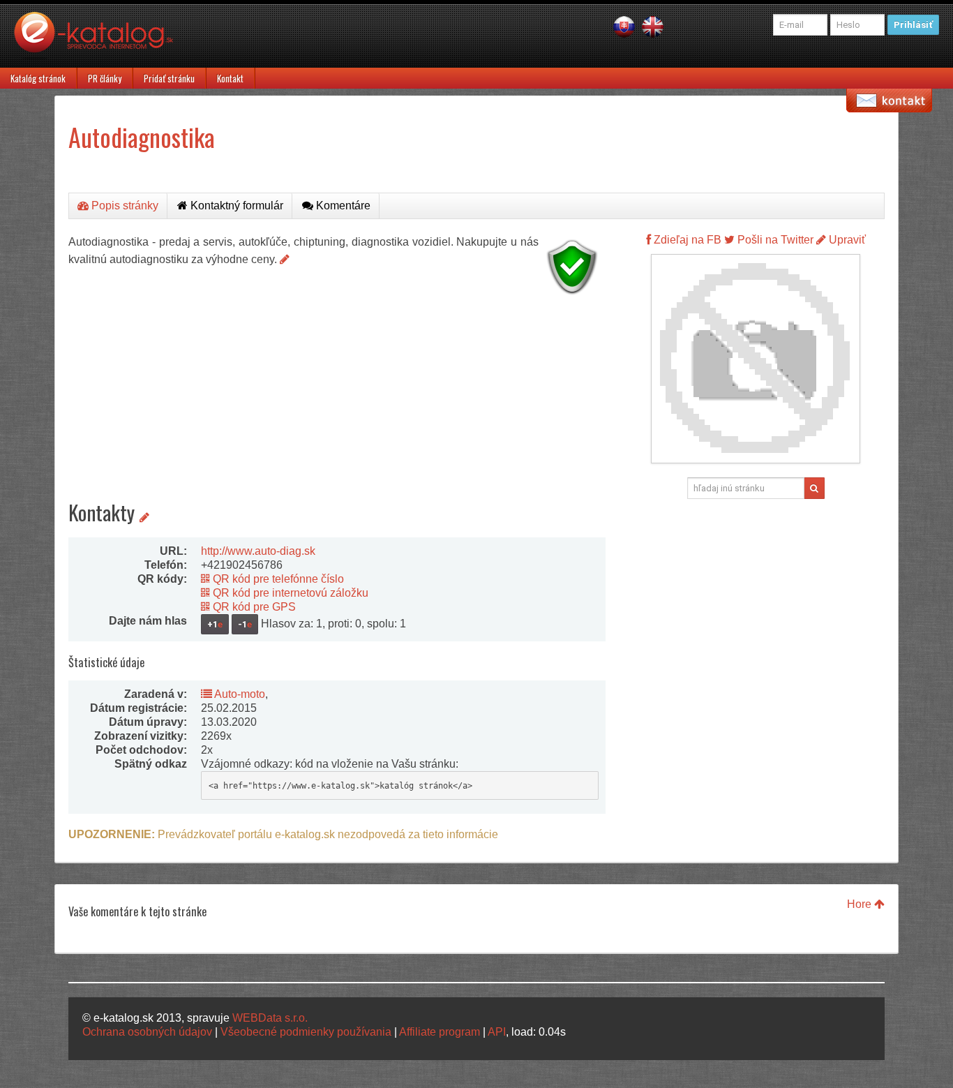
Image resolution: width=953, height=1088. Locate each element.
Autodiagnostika (141, 136)
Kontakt (230, 78)
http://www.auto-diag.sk (258, 551)
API (497, 1032)
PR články (104, 78)
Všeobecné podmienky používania (305, 1032)
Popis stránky (123, 205)
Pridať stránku (169, 78)
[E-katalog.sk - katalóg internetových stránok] (100, 40)
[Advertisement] (337, 397)
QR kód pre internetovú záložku (289, 593)
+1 (215, 624)
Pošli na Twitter (774, 240)
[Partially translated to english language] (653, 26)
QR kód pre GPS (253, 607)
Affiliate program (439, 1032)
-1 (245, 624)
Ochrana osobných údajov (147, 1032)
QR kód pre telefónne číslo (277, 579)
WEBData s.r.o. (270, 1018)
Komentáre (341, 205)
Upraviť (846, 240)
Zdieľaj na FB (686, 240)
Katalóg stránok (38, 78)
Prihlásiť (913, 25)
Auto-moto (238, 694)
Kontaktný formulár (235, 205)
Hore (860, 904)
